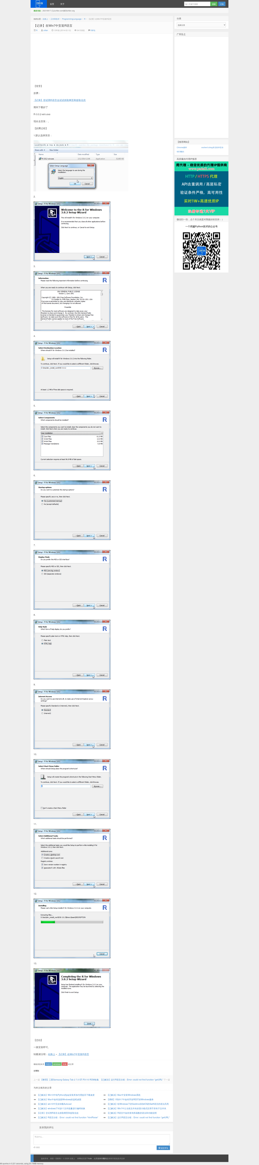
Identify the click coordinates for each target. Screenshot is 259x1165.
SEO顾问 (180, 151)
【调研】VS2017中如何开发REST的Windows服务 (130, 1099)
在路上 (39, 4)
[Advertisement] (76, 56)
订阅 (222, 4)
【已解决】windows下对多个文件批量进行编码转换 (61, 1108)
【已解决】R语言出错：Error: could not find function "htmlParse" (67, 1117)
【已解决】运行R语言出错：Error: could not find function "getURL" (131, 1079)
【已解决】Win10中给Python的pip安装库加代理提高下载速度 (66, 1094)
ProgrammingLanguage (72, 19)
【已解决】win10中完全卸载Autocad (54, 1103)
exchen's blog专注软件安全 (212, 147)
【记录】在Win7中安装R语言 (53, 25)
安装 (65, 1064)
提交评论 (164, 1148)
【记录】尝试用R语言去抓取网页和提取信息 (58, 1112)
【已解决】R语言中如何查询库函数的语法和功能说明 (132, 1112)
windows (57, 1064)
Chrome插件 (182, 147)
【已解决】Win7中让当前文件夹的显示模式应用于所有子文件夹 (136, 1108)
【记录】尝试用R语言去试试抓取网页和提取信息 (60, 100)
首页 (52, 3)
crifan (45, 30)
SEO (112, 1158)
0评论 (93, 30)
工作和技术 (55, 19)
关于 (62, 3)
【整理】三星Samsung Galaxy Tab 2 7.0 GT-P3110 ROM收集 (69, 1079)
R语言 (48, 1064)
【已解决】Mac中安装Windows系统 (123, 1094)
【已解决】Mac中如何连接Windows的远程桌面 (59, 1099)
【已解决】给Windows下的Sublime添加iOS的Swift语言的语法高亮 (138, 1103)
